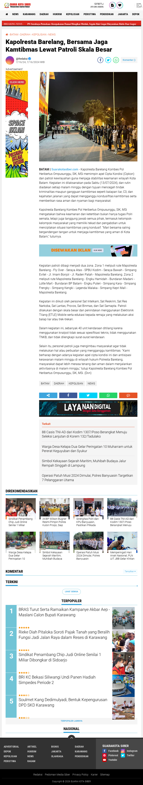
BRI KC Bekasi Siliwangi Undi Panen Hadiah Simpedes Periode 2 (57, 680)
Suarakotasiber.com (64, 169)
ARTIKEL (32, 746)
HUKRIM (57, 14)
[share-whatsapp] (116, 60)
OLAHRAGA (57, 756)
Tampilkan (129, 571)
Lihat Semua (71, 591)
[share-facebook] (100, 60)
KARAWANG (29, 14)
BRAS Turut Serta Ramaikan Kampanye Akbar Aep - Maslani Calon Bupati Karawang (64, 612)
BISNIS (55, 746)
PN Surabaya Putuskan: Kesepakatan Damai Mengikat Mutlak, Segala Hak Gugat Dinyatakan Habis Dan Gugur (81, 24)
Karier (94, 774)
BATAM (14, 34)
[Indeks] (112, 5)
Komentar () (129, 60)
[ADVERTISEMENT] (17, 181)
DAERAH (44, 14)
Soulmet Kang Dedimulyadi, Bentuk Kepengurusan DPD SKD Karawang (63, 702)
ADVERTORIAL (11, 746)
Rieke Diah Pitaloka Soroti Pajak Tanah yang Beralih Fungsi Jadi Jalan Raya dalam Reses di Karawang (64, 635)
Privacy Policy (80, 774)
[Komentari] (128, 395)
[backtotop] (71, 738)
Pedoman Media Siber (57, 774)
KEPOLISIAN (72, 14)
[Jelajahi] (138, 5)
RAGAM (31, 761)
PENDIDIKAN (107, 14)
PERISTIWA (90, 14)
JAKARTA (123, 14)
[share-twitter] (108, 60)
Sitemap (105, 774)
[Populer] (120, 5)
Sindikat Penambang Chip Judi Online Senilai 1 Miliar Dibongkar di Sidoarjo (60, 657)
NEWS (15, 14)
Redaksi (37, 774)
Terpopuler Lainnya (71, 721)
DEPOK (135, 14)
